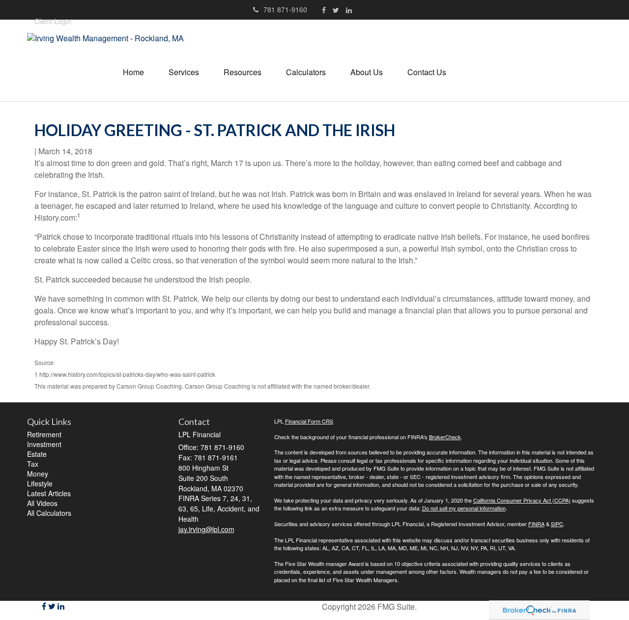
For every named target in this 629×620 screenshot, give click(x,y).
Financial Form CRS (309, 421)
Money (37, 474)
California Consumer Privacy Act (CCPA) (522, 500)
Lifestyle (40, 483)
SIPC (557, 524)
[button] (183, 72)
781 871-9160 (285, 9)
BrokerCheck (445, 437)
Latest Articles (49, 493)
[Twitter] (336, 10)
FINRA (536, 524)
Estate (37, 454)
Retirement (44, 434)
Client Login (52, 21)
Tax (32, 464)
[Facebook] (324, 10)
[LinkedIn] (349, 10)
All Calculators (49, 513)
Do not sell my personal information (464, 508)
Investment (44, 444)
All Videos (42, 503)
